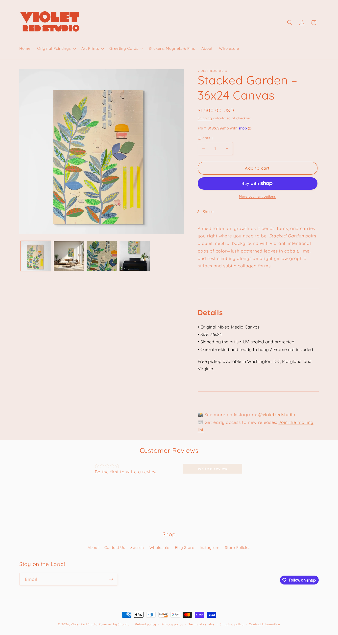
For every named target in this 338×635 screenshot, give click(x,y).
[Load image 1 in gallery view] (36, 256)
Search (137, 547)
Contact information (264, 624)
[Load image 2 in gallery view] (69, 256)
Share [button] (208, 211)
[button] (56, 48)
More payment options (257, 196)
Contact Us (114, 547)
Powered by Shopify (114, 624)
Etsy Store (184, 547)
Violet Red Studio (84, 624)
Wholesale (159, 547)
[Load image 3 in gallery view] (102, 256)
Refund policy (145, 624)
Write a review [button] (212, 468)
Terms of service (202, 624)
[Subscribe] (111, 579)
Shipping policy (232, 624)
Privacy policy (172, 624)
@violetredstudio (276, 414)
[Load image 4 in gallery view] (135, 256)
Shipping (205, 118)
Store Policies (237, 547)
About (93, 547)
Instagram (209, 547)
